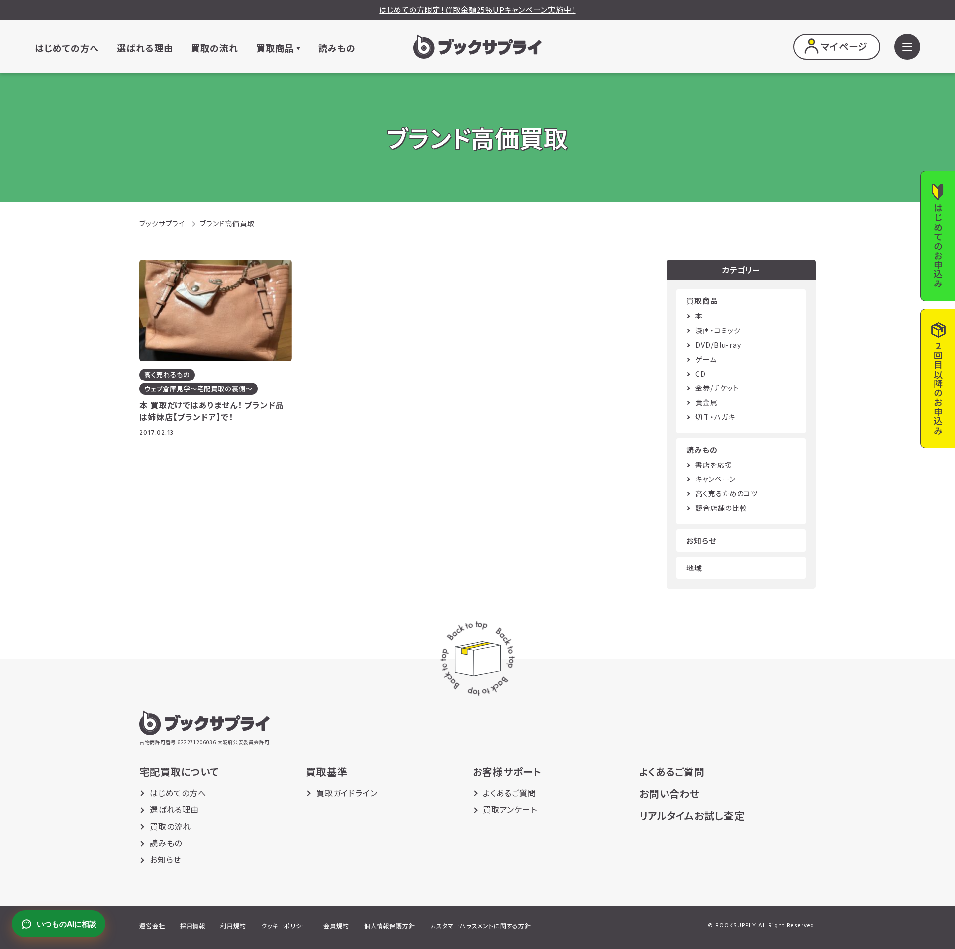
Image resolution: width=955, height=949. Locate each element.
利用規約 (233, 925)
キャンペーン (715, 479)
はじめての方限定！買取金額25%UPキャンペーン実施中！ (477, 9)
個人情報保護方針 (389, 925)
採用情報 (193, 925)
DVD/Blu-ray (718, 345)
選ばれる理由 (145, 48)
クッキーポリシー (284, 925)
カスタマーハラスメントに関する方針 (480, 925)
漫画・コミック (717, 330)
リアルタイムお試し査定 (692, 815)
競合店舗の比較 (721, 508)
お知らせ (701, 540)
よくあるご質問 (509, 793)
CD (700, 374)
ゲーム (706, 359)
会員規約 (336, 925)
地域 (694, 568)
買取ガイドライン (347, 793)
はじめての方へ (67, 48)
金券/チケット (717, 388)
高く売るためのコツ (726, 493)
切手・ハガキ (715, 417)
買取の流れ (214, 48)
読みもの (337, 48)
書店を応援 (713, 465)
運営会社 (152, 925)
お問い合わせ (669, 793)
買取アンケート (510, 809)
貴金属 (706, 402)
